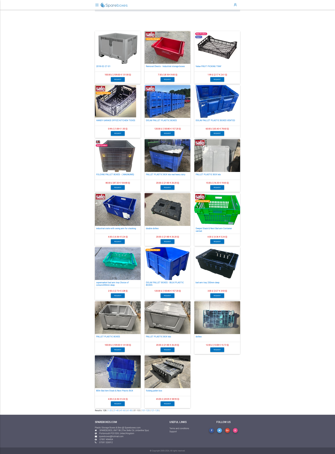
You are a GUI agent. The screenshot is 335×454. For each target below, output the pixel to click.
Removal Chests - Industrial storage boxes (165, 66)
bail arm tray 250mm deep (207, 282)
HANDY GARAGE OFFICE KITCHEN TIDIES (115, 120)
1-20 (110, 410)
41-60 (122, 410)
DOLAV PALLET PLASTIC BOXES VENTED (215, 120)
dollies (199, 336)
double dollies (152, 228)
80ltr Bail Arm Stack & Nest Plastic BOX (114, 390)
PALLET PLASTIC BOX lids (208, 174)
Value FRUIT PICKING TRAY (208, 66)
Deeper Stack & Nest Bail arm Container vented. (214, 229)
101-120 (145, 410)
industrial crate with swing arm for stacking (116, 228)
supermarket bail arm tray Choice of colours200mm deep (112, 283)
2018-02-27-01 (103, 66)
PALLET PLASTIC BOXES (108, 336)
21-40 (116, 410)
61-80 (129, 410)
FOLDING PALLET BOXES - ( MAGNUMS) (115, 174)
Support (173, 431)
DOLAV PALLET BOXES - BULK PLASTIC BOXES (165, 283)
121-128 (155, 410)
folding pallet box (154, 390)
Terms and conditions (179, 428)
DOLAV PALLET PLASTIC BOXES (161, 120)
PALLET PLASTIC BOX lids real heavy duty (165, 174)
